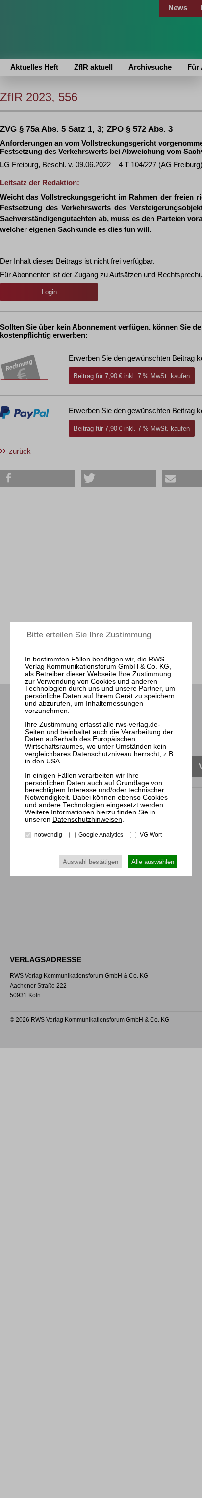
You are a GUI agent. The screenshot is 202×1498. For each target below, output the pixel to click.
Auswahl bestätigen (90, 861)
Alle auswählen (152, 861)
